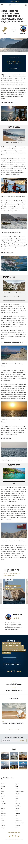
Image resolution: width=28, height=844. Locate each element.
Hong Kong (3, 803)
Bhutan (2, 791)
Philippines (18, 793)
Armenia (3, 783)
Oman (5, 33)
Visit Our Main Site (9, 658)
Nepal (17, 786)
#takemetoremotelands (14, 833)
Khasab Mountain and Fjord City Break (12, 292)
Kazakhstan (3, 813)
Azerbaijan (3, 786)
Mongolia (3, 828)
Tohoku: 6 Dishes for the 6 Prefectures (13, 684)
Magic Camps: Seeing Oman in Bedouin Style (13, 723)
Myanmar (17, 783)
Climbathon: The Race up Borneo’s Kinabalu (14, 690)
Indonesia (3, 808)
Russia (17, 798)
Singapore (18, 803)
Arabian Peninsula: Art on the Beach (11, 296)
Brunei (2, 793)
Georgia (2, 801)
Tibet (17, 818)
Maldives (3, 825)
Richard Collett (17, 615)
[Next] (17, 729)
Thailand (17, 815)
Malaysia (3, 823)
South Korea (18, 806)
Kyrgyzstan (3, 815)
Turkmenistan (18, 820)
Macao (2, 820)
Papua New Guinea (19, 791)
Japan (2, 810)
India (2, 806)
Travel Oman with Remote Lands (14, 142)
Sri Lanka (17, 808)
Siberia (17, 801)
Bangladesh (3, 788)
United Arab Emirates (20, 823)
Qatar (17, 796)
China (2, 798)
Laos (2, 818)
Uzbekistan (18, 825)
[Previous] (10, 729)
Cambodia (3, 796)
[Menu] (2, 5)
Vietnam (17, 828)
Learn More (14, 68)
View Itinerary (14, 599)
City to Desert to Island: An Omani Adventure (14, 300)
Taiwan (17, 810)
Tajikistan (18, 813)
